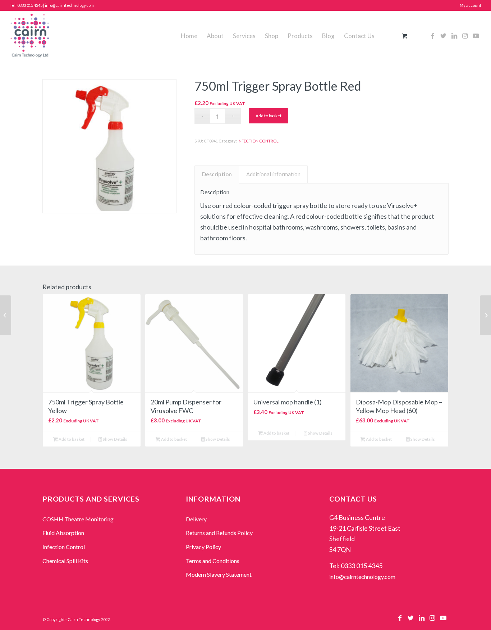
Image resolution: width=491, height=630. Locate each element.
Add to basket (268, 115)
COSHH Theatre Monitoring (78, 519)
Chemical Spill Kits (65, 560)
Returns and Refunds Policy (219, 532)
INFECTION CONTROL (258, 141)
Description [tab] (217, 174)
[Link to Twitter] (443, 35)
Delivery (196, 519)
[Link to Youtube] (476, 35)
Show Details (114, 439)
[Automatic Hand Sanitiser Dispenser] (485, 315)
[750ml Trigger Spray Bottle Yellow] (5, 315)
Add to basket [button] (71, 439)
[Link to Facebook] (432, 35)
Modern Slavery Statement (219, 574)
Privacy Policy (203, 546)
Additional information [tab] (273, 174)
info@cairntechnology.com (362, 576)
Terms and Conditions (212, 560)
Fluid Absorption (63, 532)
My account (470, 5)
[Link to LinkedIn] (454, 35)
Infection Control (63, 546)
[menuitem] (189, 36)
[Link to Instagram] (465, 35)
